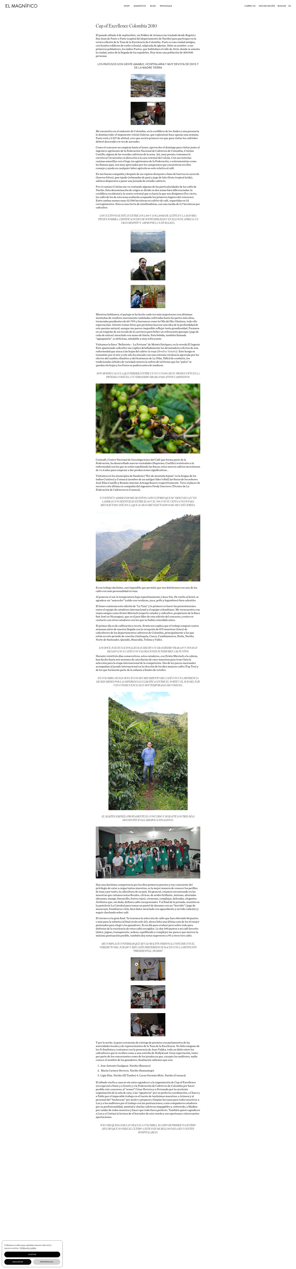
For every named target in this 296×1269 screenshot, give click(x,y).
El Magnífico (21, 6)
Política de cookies (28, 1248)
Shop (127, 6)
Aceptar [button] (32, 1254)
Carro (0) (250, 6)
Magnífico (140, 6)
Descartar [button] (17, 1262)
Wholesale (166, 6)
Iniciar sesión (267, 6)
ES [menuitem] (289, 6)
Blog (153, 6)
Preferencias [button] (47, 1262)
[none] (289, 6)
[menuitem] (289, 6)
